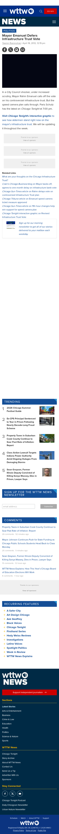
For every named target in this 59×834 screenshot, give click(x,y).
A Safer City (14, 611)
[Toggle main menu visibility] (5, 11)
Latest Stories (8, 706)
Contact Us (7, 766)
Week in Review (16, 652)
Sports (5, 740)
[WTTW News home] (14, 21)
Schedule (13, 818)
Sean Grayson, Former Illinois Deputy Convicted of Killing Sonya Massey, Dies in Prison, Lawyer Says (22, 474)
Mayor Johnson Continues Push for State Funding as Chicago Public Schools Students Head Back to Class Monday (28, 543)
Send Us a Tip (8, 770)
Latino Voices (14, 644)
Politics (9, 30)
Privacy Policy (18, 830)
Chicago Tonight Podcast (13, 800)
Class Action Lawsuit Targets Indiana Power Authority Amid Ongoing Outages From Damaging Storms (22, 457)
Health (5, 727)
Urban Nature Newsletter (13, 809)
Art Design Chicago (18, 615)
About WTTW (34, 818)
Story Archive (8, 758)
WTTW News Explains (20, 656)
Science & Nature (10, 736)
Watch (23, 818)
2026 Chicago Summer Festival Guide (19, 409)
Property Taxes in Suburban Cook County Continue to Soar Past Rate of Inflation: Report (21, 440)
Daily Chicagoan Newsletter (15, 804)
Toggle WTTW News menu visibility (55, 21)
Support (46, 818)
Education (6, 723)
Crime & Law (8, 719)
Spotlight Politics (17, 648)
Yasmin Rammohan (11, 43)
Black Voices (14, 623)
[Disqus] (29, 278)
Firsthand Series (16, 631)
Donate (50, 11)
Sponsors (6, 779)
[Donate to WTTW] (29, 823)
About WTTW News (11, 762)
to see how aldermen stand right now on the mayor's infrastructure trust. (28, 120)
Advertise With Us (10, 775)
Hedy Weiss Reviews (19, 635)
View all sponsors (29, 140)
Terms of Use (31, 830)
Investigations (15, 640)
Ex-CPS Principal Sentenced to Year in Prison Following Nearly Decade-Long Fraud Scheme (21, 423)
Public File (42, 830)
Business (6, 715)
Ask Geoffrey (14, 619)
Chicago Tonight (16, 627)
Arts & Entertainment (11, 710)
